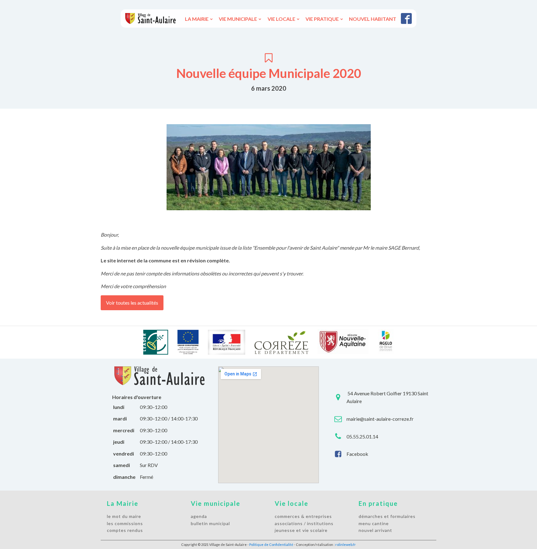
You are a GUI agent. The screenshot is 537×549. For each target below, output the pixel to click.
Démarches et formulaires (387, 516)
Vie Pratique (322, 19)
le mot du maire (124, 516)
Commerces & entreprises (303, 516)
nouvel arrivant (375, 530)
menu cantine (374, 523)
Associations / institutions (304, 523)
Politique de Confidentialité (271, 544)
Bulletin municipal (210, 523)
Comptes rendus (125, 530)
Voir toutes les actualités (132, 303)
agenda (199, 516)
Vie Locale (281, 19)
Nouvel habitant (372, 19)
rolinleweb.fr (345, 544)
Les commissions (125, 523)
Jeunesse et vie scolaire (301, 530)
